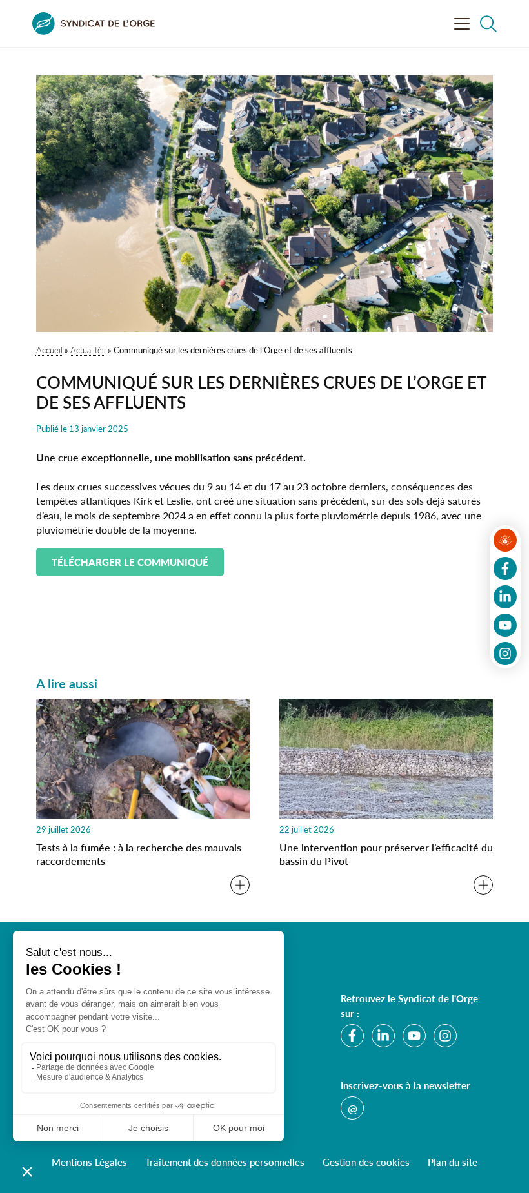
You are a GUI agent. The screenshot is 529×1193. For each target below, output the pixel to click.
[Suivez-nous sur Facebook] (505, 568)
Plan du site (452, 1162)
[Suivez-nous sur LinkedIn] (505, 596)
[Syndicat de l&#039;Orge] (93, 23)
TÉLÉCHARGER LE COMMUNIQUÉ (130, 562)
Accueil (49, 350)
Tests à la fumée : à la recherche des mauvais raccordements (138, 854)
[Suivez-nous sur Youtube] (505, 625)
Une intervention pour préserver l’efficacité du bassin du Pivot (386, 854)
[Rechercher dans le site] (488, 23)
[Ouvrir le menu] (462, 24)
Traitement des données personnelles (224, 1162)
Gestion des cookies (366, 1162)
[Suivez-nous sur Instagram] (505, 653)
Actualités (88, 350)
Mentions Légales (89, 1162)
